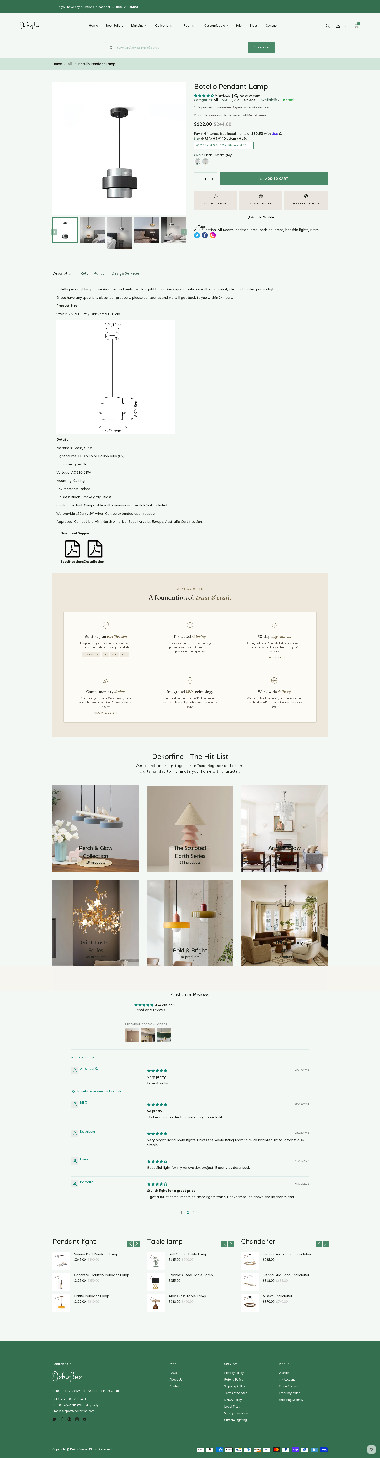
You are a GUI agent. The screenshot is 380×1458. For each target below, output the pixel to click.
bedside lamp (247, 230)
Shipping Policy (234, 1386)
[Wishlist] (347, 25)
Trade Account (289, 1386)
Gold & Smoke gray (205, 161)
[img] (157, 1071)
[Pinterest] (69, 1419)
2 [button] (188, 1212)
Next (184, 232)
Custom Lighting (235, 1420)
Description (62, 273)
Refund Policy (233, 1379)
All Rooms (226, 230)
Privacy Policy (234, 1373)
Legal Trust (232, 1406)
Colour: (213, 155)
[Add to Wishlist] (57, 1257)
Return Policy (92, 273)
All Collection (205, 230)
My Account (287, 1379)
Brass (314, 230)
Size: (221, 138)
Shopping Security (291, 1400)
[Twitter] (54, 1419)
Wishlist (284, 1373)
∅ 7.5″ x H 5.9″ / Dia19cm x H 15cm (223, 145)
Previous (54, 232)
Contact (175, 1386)
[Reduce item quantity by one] (198, 179)
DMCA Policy (233, 1400)
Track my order (289, 1393)
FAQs (173, 1373)
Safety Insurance (236, 1413)
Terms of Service (235, 1393)
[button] (328, 25)
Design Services (126, 273)
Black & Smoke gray (197, 161)
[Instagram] (77, 1419)
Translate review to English (98, 1091)
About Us (176, 1379)
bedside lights (296, 230)
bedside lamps (271, 230)
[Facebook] (62, 1419)
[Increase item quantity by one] (213, 179)
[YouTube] (84, 1419)
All (216, 100)
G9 (85, 464)
